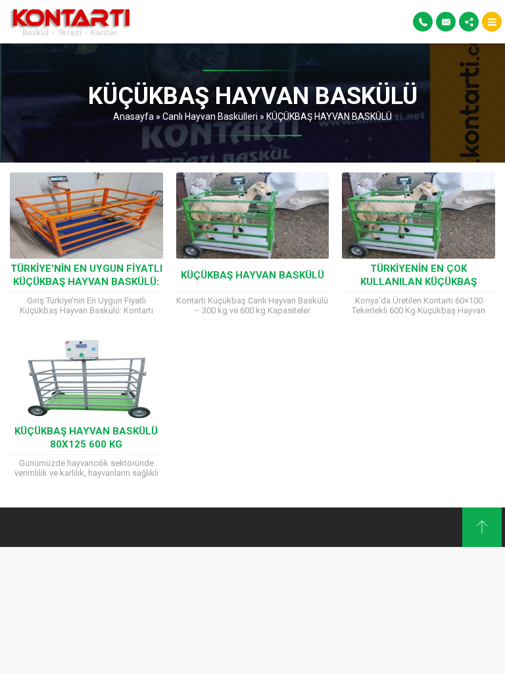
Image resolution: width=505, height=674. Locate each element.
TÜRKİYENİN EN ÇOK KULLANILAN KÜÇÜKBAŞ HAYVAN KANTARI (418, 282)
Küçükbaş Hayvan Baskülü (252, 275)
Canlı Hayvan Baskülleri (210, 116)
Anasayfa (133, 116)
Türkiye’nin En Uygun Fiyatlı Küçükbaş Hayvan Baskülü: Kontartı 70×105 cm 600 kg (86, 282)
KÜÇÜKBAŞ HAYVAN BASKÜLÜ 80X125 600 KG (86, 437)
